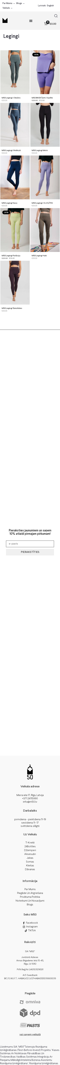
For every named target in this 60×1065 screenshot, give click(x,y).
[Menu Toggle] (30, 20)
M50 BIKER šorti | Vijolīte (42, 98)
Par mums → (8, 3)
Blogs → (20, 3)
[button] (56, 16)
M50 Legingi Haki (39, 256)
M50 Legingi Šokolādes (12, 308)
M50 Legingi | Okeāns (11, 98)
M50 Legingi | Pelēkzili (11, 151)
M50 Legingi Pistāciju (11, 256)
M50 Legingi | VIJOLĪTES (42, 203)
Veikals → (7, 8)
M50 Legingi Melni (40, 151)
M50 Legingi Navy (9, 203)
